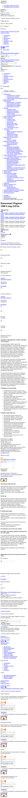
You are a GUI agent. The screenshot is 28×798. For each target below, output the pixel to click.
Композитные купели (12, 188)
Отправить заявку (5, 623)
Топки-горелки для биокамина (15, 151)
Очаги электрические (12, 142)
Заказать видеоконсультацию (6, 278)
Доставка (24, 339)
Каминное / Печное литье (10, 137)
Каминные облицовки (13, 110)
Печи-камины (7, 101)
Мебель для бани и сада (10, 184)
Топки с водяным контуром (14, 115)
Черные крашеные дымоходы (14, 131)
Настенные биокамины (13, 148)
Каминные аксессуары (13, 112)
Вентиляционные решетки (14, 159)
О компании (7, 35)
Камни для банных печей (10, 170)
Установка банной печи (10, 675)
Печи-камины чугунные (13, 103)
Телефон (3, 622)
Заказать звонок (5, 32)
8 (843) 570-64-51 (5, 31)
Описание (3, 339)
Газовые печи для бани (13, 97)
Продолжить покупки (6, 592)
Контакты (6, 43)
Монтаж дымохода (9, 676)
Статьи (5, 668)
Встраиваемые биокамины (14, 149)
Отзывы (18, 339)
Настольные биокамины (13, 152)
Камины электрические (10, 141)
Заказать (3, 235)
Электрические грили (12, 127)
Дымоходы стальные (12, 134)
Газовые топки (11, 113)
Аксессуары (10, 122)
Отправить (3, 470)
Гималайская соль (11, 181)
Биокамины (7, 145)
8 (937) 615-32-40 (14, 31)
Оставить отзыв (5, 452)
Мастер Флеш (10, 133)
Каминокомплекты (12, 144)
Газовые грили (11, 119)
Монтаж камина (8, 678)
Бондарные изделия (12, 176)
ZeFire (11, 439)
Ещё (5, 83)
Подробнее (3, 286)
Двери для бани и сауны (10, 155)
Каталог (12, 91)
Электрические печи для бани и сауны (17, 98)
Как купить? (7, 38)
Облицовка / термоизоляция (11, 158)
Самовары (6, 183)
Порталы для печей (12, 163)
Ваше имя (3, 620)
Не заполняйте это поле (7, 709)
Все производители (9, 192)
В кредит (3, 240)
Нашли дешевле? (5, 234)
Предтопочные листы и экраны (15, 169)
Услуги (5, 36)
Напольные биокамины (13, 147)
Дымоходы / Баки (8, 128)
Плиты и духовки (11, 140)
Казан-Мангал (7, 172)
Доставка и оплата (9, 76)
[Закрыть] (15, 91)
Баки (8, 130)
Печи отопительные (9, 99)
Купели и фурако (8, 185)
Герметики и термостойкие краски (16, 167)
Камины (6, 108)
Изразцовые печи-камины (14, 105)
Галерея (6, 39)
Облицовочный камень (13, 162)
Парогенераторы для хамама (11, 191)
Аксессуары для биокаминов (14, 153)
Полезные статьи (8, 41)
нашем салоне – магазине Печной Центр (11, 244)
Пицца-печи (10, 126)
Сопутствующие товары (10, 173)
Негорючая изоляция (12, 160)
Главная (6, 195)
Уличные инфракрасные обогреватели (14, 190)
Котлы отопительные (9, 116)
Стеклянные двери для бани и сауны (16, 156)
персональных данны (12, 688)
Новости (6, 42)
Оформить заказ (16, 592)
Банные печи (7, 94)
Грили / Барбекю (8, 117)
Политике (5, 626)
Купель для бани (11, 187)
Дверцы (9, 138)
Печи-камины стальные (13, 106)
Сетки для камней (11, 174)
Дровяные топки (11, 109)
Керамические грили (12, 124)
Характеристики (11, 339)
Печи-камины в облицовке (14, 102)
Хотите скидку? (5, 341)
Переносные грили (12, 123)
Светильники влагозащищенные (15, 180)
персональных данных (7, 476)
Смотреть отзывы (5, 611)
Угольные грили (11, 120)
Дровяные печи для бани (13, 95)
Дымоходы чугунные (12, 135)
